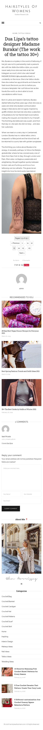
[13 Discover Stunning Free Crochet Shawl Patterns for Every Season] (7, 671)
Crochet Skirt (7, 627)
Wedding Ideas (8, 662)
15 (23, 248)
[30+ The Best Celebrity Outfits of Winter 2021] (21, 392)
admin (16, 260)
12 (32, 243)
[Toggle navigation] (3, 23)
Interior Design (7, 642)
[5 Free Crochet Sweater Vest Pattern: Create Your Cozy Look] (7, 688)
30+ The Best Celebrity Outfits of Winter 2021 (19, 409)
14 (19, 248)
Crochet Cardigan (9, 606)
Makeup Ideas (7, 647)
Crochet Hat (6, 612)
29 (29, 248)
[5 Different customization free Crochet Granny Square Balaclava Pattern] (7, 702)
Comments (26, 260)
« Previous (15, 243)
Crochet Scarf (7, 622)
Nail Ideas (5, 652)
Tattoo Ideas (24, 33)
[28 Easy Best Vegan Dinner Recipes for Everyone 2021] (21, 314)
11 (27, 243)
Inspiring (5, 637)
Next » (21, 253)
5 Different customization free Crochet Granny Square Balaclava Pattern (27, 702)
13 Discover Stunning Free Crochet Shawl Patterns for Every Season (26, 671)
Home (15, 33)
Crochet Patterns (8, 617)
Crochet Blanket (8, 601)
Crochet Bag (7, 596)
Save (27, 265)
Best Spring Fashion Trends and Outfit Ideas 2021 (21, 371)
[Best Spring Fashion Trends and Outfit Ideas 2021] (21, 354)
